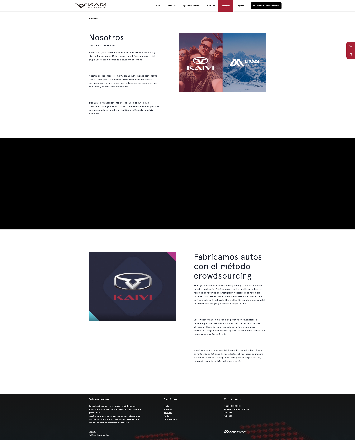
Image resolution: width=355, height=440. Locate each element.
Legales (92, 431)
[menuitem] (159, 6)
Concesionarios (171, 419)
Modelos (172, 6)
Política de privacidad (99, 435)
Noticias (167, 416)
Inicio (166, 406)
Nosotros (168, 413)
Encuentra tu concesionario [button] (266, 6)
